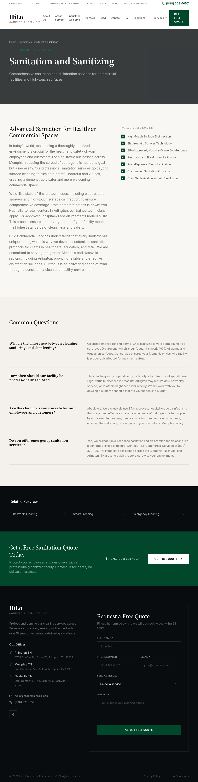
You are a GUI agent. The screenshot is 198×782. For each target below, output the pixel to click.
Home (12, 42)
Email (145, 656)
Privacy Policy (151, 776)
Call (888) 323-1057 (124, 558)
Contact (115, 17)
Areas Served (59, 17)
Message (103, 694)
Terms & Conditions (177, 776)
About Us (46, 17)
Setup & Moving (135, 3)
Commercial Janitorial (26, 3)
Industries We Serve (74, 17)
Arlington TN (23, 652)
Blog (103, 17)
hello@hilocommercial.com (32, 695)
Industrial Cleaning (65, 3)
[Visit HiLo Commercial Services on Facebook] (13, 714)
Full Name (105, 638)
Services (159, 17)
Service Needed (107, 675)
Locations (139, 17)
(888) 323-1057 (177, 3)
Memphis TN (23, 664)
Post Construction (102, 3)
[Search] (127, 18)
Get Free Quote (179, 17)
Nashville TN (23, 676)
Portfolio (90, 17)
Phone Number (107, 656)
